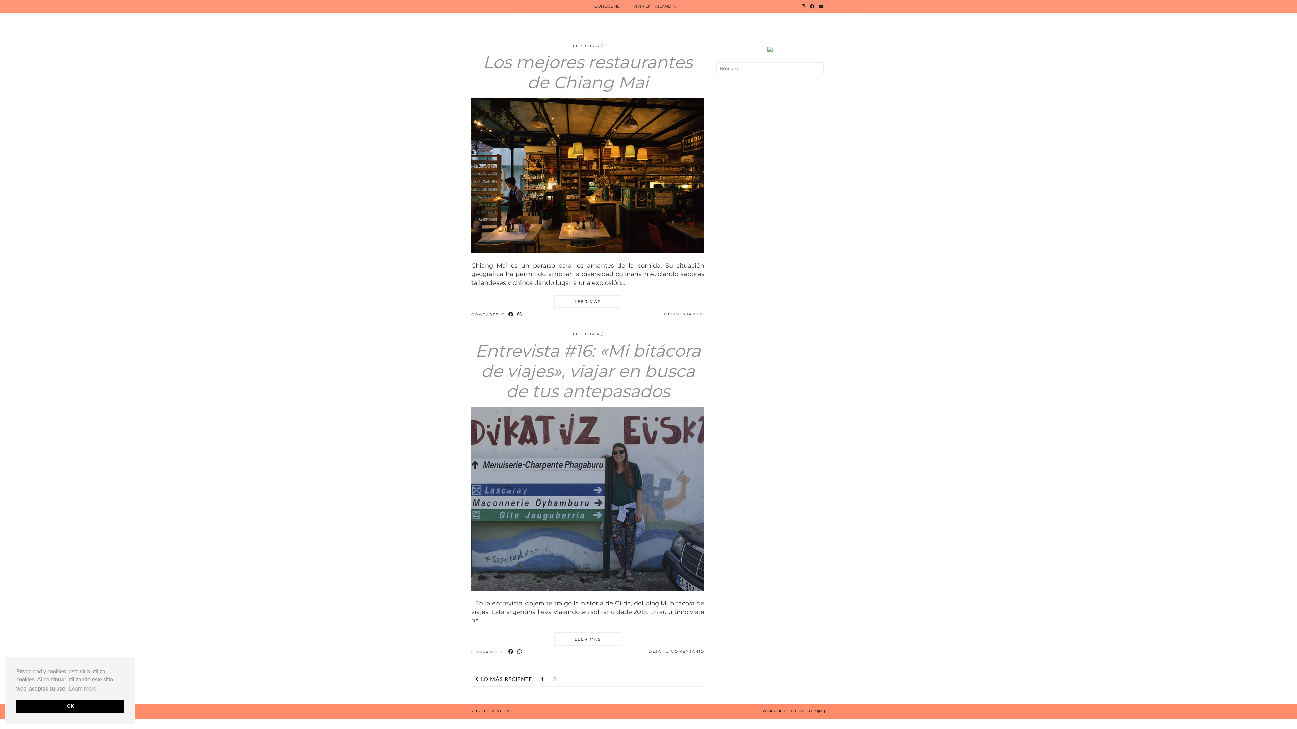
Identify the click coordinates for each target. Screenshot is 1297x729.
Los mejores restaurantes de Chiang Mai (587, 72)
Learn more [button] (82, 689)
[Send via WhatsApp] (520, 314)
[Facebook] (812, 6)
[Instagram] (803, 6)
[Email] (821, 6)
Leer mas (588, 301)
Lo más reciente (505, 679)
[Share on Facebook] (511, 314)
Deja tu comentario (676, 651)
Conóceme (607, 6)
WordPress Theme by (794, 711)
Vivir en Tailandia (654, 6)
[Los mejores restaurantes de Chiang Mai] (587, 251)
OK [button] (70, 706)
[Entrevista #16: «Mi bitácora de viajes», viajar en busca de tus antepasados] (587, 589)
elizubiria (586, 46)
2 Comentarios (684, 314)
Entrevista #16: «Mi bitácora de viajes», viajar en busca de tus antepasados (588, 371)
